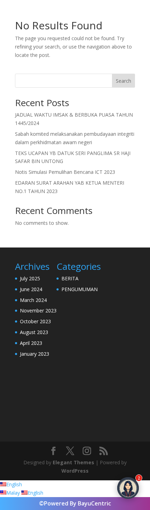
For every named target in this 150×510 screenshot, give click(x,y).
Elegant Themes (73, 462)
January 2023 (34, 353)
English (14, 484)
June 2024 (31, 289)
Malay (13, 492)
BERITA (69, 278)
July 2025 (30, 278)
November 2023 (38, 310)
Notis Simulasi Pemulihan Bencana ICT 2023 (65, 172)
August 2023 (34, 332)
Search (123, 80)
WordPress (75, 470)
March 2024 (33, 300)
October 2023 (35, 321)
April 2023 (31, 343)
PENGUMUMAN (79, 289)
